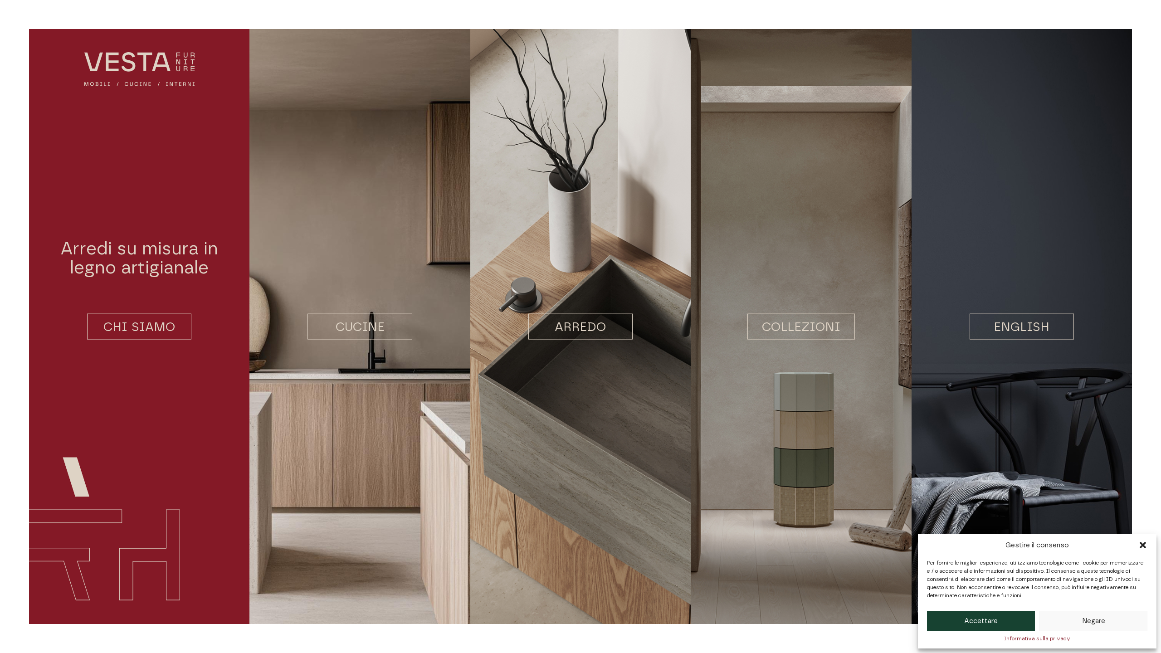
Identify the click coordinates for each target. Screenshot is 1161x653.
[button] (1142, 545)
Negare (1093, 621)
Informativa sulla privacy (1037, 639)
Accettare (981, 621)
